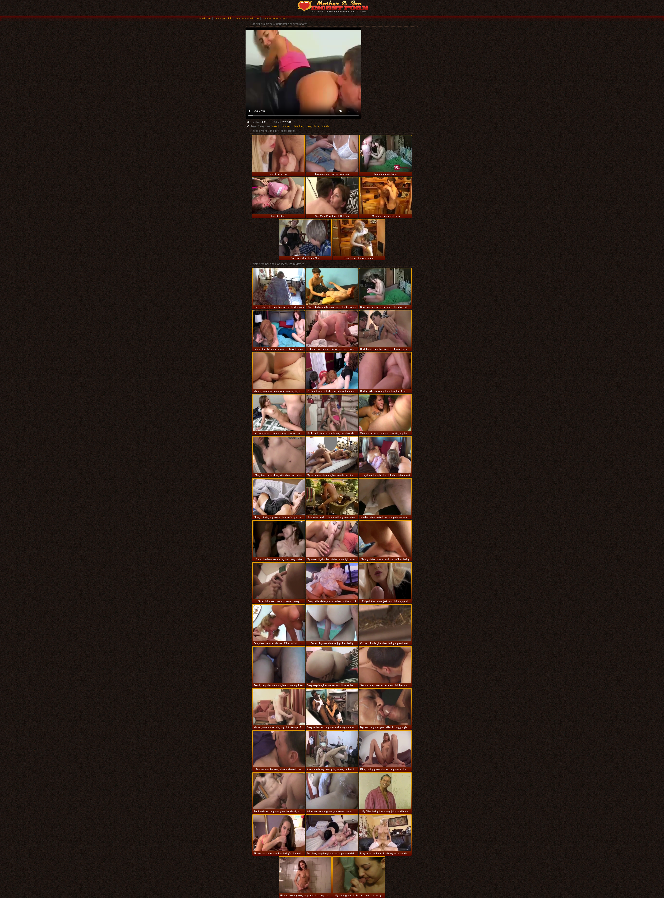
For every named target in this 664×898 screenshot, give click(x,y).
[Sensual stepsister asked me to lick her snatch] (385, 665)
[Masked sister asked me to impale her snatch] (385, 497)
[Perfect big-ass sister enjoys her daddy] (332, 623)
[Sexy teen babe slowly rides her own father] (279, 455)
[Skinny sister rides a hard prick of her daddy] (385, 539)
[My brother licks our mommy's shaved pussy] (279, 328)
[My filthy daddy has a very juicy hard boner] (385, 791)
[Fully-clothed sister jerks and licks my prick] (385, 581)
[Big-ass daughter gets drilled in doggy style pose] (385, 707)
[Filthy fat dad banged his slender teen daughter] (332, 328)
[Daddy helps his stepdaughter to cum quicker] (279, 665)
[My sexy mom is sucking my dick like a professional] (279, 707)
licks (316, 126)
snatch (275, 126)
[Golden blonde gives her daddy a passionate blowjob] (385, 623)
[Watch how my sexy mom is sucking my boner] (385, 413)
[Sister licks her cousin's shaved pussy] (279, 581)
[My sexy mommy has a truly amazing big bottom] (279, 370)
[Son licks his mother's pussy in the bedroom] (332, 286)
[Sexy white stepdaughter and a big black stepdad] (332, 707)
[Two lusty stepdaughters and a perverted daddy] (332, 833)
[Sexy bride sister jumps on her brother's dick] (332, 581)
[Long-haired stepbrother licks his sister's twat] (385, 455)
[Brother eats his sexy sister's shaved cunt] (279, 749)
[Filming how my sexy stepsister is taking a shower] (305, 875)
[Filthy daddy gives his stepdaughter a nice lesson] (385, 749)
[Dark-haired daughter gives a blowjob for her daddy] (385, 328)
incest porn (205, 18)
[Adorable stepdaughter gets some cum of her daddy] (332, 791)
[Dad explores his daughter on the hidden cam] (279, 286)
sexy (308, 126)
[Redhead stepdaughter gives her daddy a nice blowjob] (279, 791)
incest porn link (223, 18)
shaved (286, 126)
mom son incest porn (247, 18)
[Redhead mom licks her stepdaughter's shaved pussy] (332, 370)
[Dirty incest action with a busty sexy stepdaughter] (385, 833)
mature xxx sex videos (275, 18)
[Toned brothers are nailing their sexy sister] (279, 539)
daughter (298, 126)
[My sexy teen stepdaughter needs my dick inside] (332, 455)
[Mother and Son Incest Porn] (332, 6)
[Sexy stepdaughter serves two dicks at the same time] (332, 665)
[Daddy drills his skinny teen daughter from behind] (385, 370)
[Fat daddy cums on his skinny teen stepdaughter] (279, 413)
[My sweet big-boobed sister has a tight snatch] (332, 539)
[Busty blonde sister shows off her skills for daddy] (279, 623)
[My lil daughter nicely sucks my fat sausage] (359, 875)
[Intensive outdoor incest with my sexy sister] (332, 497)
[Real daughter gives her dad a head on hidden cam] (385, 286)
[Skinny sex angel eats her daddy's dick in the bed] (279, 833)
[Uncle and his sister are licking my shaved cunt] (332, 413)
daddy (325, 126)
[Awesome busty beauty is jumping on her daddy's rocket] (332, 749)
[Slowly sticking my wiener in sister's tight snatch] (279, 497)
